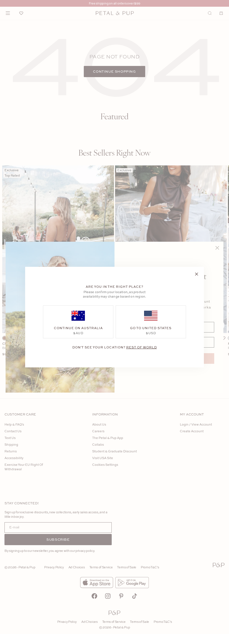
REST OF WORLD (141, 347)
